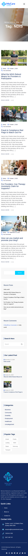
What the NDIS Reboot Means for (13, 376)
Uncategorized (9, 424)
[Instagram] (9, 553)
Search (20, 272)
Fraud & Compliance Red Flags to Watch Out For (12, 131)
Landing (7, 442)
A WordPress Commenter (10, 325)
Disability (7, 415)
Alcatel (7, 439)
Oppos (7, 446)
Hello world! (7, 289)
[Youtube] (12, 553)
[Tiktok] (20, 553)
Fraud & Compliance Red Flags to (13, 392)
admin (4, 68)
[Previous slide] (4, 224)
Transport (7, 450)
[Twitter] (17, 553)
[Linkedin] (14, 553)
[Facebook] (6, 553)
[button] (24, 4)
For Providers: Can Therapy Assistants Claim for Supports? (13, 186)
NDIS (14, 442)
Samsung (15, 446)
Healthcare (8, 421)
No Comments (7, 70)
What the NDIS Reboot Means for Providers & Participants (11, 76)
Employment (9, 418)
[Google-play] (25, 553)
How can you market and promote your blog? (12, 239)
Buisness (8, 409)
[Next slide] (24, 224)
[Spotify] (22, 553)
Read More (5, 100)
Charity (14, 439)
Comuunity (8, 412)
